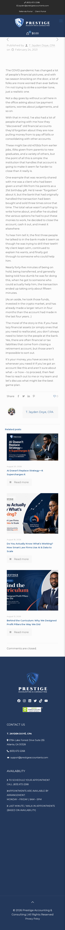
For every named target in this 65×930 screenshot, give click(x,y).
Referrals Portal (25, 11)
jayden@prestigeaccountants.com (34, 5)
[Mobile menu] (60, 20)
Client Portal (40, 11)
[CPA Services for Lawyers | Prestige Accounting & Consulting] (32, 22)
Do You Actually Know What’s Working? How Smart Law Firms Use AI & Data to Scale (30, 547)
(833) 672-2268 (33, 2)
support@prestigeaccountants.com (29, 757)
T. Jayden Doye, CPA (42, 45)
